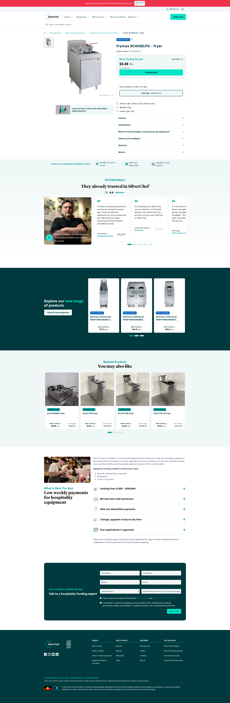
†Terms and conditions (51, 678)
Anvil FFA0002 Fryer (56, 413)
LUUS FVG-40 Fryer (162, 413)
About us (132, 17)
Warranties (120, 655)
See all (142, 660)
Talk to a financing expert (102, 655)
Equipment (81, 17)
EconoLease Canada (171, 655)
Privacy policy (64, 678)
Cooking (143, 655)
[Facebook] (45, 654)
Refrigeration (145, 646)
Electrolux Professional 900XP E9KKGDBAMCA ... (167, 318)
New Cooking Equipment (75, 33)
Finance (67, 17)
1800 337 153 (151, 93)
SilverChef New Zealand (173, 651)
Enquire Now (151, 72)
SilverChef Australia (171, 646)
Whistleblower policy (92, 678)
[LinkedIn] (57, 654)
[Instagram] (49, 654)
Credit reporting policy (77, 678)
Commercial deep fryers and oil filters (103, 33)
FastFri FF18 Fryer (90, 413)
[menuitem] (69, 17)
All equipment (55, 33)
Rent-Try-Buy (102, 327)
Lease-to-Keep (98, 651)
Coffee (142, 651)
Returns (119, 651)
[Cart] (183, 9)
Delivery (119, 646)
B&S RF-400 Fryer (126, 413)
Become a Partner (118, 17)
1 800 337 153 (173, 9)
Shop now (140, 2)
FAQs (118, 660)
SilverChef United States (173, 660)
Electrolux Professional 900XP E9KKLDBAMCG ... (101, 318)
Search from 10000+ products (60, 24)
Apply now (178, 17)
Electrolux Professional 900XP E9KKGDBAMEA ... (134, 318)
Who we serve (98, 17)
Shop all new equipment (58, 312)
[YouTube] (53, 654)
